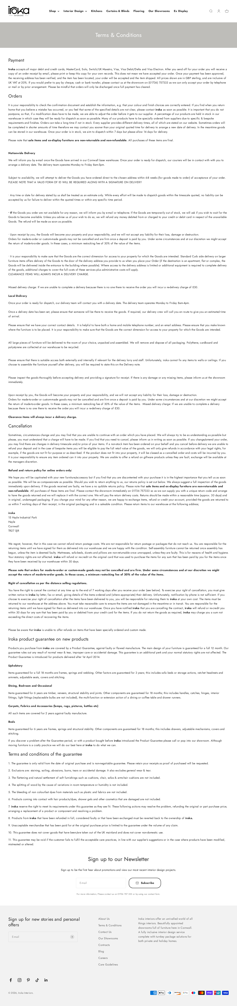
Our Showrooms (159, 11)
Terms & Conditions (109, 925)
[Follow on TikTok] (37, 980)
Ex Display (181, 11)
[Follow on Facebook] (10, 980)
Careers (103, 958)
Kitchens (96, 11)
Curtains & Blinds (117, 11)
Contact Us (104, 932)
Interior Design (73, 11)
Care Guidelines (108, 964)
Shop (52, 11)
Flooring (138, 11)
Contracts (104, 945)
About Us (103, 919)
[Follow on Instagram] (19, 980)
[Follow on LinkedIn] (46, 980)
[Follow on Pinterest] (28, 980)
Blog (101, 951)
